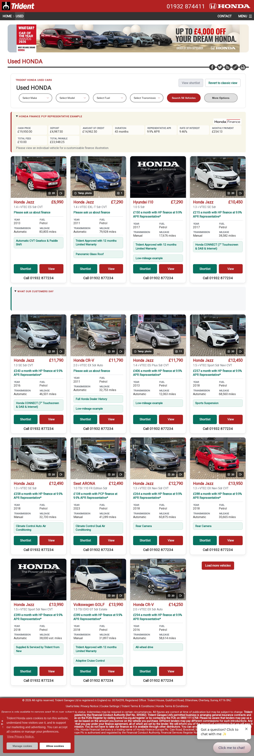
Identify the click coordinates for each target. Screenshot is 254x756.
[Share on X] (220, 67)
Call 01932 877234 (39, 278)
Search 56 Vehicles (184, 97)
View (51, 269)
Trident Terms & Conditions (137, 706)
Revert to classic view (222, 83)
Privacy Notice (89, 706)
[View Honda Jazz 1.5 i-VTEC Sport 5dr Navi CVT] (38, 580)
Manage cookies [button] (22, 745)
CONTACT (225, 16)
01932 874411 (186, 6)
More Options (220, 97)
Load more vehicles (218, 565)
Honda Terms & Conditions (172, 706)
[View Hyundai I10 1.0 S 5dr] (158, 177)
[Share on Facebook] (212, 67)
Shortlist (25, 269)
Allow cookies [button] (55, 745)
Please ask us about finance (32, 212)
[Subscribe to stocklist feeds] (227, 67)
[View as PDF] (242, 67)
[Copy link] (235, 67)
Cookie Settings (109, 706)
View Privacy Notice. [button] (20, 736)
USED (20, 16)
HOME (7, 16)
